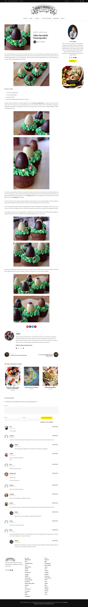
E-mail (24, 417)
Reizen (30, 18)
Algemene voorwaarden (38, 603)
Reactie (6, 405)
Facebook (19, 348)
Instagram (21, 348)
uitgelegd (15, 197)
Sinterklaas (27, 596)
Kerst (26, 592)
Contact (21, 1)
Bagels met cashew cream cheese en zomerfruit (12, 388)
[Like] (27, 326)
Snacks (45, 32)
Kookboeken (56, 18)
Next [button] (57, 364)
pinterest (80, 1)
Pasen (26, 594)
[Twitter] (33, 326)
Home (5, 1)
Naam (5, 417)
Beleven (37, 18)
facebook (76, 1)
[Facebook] (30, 326)
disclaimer (66, 602)
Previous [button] (55, 364)
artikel (28, 195)
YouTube (17, 348)
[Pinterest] (35, 326)
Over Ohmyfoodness (13, 1)
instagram (78, 1)
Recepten (25, 18)
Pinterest (24, 348)
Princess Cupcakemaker (38, 103)
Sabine (38, 41)
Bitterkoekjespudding (50, 387)
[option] (12, 379)
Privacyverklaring (47, 603)
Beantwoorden (55, 426)
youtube (83, 1)
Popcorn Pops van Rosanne (31, 387)
